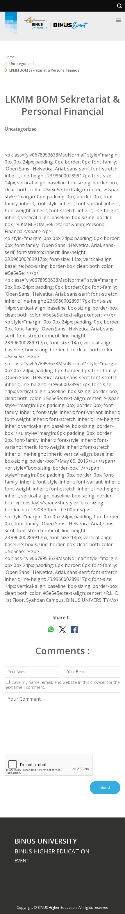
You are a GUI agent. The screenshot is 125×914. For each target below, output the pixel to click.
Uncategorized (21, 63)
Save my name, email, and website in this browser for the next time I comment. (62, 684)
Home (10, 56)
